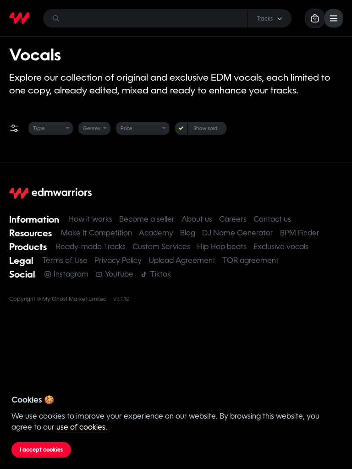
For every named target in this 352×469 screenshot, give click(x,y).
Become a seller (147, 219)
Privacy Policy (118, 260)
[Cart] (314, 18)
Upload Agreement (181, 260)
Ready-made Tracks (91, 246)
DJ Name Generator (237, 233)
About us (197, 219)
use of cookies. (81, 427)
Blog (187, 233)
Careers (233, 219)
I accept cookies (41, 450)
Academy (156, 233)
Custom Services (161, 246)
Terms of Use (65, 260)
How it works (90, 219)
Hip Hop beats (222, 246)
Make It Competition (96, 233)
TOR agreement (250, 260)
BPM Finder (299, 233)
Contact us (272, 219)
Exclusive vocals (280, 246)
